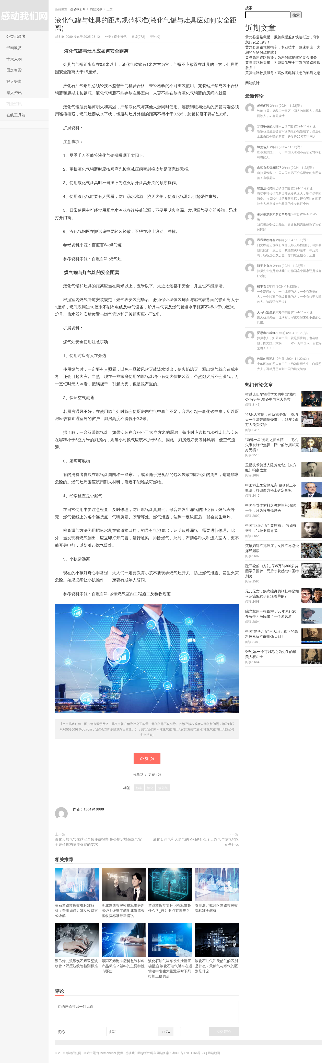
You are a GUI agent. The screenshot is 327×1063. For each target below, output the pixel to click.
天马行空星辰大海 (289, 317)
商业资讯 (14, 103)
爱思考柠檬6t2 (289, 340)
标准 (139, 787)
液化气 (163, 787)
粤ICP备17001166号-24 (188, 1052)
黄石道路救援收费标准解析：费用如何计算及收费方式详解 (76, 910)
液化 (150, 787)
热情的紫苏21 (289, 363)
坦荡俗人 (289, 152)
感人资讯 (14, 92)
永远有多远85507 (289, 172)
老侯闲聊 (289, 110)
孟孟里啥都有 (289, 247)
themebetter (108, 1052)
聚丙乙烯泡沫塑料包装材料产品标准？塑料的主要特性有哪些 (123, 965)
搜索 (248, 7)
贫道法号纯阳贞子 (289, 196)
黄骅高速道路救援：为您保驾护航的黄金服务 (281, 57)
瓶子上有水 (289, 270)
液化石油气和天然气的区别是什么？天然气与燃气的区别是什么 (196, 842)
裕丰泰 (289, 294)
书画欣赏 (14, 47)
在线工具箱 (16, 114)
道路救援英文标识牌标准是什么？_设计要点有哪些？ (169, 908)
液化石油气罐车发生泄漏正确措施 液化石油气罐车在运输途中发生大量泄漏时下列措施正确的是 (170, 968)
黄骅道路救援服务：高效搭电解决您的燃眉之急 (282, 72)
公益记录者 (16, 36)
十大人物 (14, 58)
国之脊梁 (14, 70)
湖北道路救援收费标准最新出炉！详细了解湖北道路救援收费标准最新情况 (123, 910)
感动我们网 (24, 15)
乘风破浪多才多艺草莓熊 (289, 221)
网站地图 (214, 1052)
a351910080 (94, 808)
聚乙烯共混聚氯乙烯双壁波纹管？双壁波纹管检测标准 (76, 963)
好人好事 (14, 81)
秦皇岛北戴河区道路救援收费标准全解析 (216, 908)
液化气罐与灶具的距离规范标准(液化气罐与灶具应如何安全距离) (146, 23)
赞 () (149, 758)
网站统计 (252, 82)
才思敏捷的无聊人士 (289, 131)
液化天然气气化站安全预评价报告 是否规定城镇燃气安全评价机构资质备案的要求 (98, 842)
